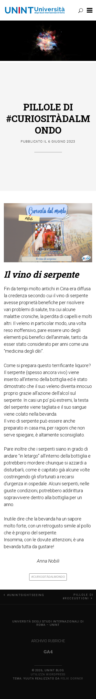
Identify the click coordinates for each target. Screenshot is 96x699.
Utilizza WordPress (48, 674)
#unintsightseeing (25, 595)
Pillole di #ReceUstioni (78, 596)
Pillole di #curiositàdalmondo (48, 118)
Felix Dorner (72, 678)
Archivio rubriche (48, 641)
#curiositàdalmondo (48, 577)
